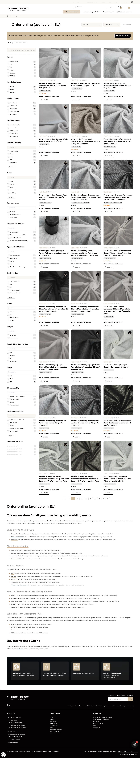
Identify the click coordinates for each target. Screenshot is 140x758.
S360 (51, 727)
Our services (107, 12)
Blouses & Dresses (17, 553)
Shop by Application (17, 546)
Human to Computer (53, 751)
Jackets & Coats (16, 556)
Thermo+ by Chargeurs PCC (20, 585)
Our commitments (14, 739)
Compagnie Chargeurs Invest (102, 717)
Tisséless (14, 582)
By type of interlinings (15, 723)
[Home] (8, 16)
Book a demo (124, 36)
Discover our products (91, 12)
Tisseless (53, 721)
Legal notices (107, 752)
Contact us (113, 2)
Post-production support (16, 736)
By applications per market (17, 725)
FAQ (85, 752)
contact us (20, 649)
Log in (45, 99)
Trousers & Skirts (16, 559)
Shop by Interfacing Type (20, 530)
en (124, 2)
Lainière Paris (15, 579)
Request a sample (125, 12)
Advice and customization (17, 734)
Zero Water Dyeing (56, 730)
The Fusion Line (55, 732)
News (103, 2)
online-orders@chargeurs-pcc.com (122, 706)
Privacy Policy (117, 752)
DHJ (12, 573)
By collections (13, 720)
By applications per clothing (17, 727)
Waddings (14, 539)
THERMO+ (53, 723)
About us (76, 2)
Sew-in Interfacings (17, 537)
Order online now (72, 12)
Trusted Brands (15, 565)
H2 (51, 734)
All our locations (89, 2)
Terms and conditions (95, 752)
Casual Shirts (15, 550)
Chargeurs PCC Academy (101, 719)
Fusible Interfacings (17, 534)
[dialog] (3, 754)
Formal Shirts (27, 550)
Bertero (13, 576)
